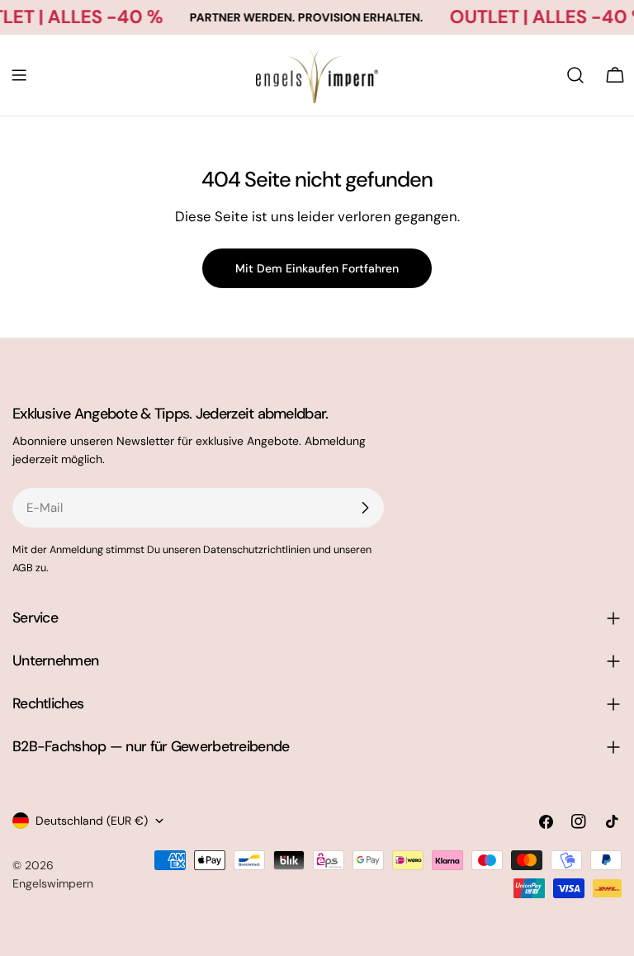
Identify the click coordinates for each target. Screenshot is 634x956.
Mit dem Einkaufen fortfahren (317, 268)
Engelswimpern (52, 883)
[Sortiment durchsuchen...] (575, 75)
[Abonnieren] (365, 507)
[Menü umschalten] (18, 75)
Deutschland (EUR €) (91, 820)
